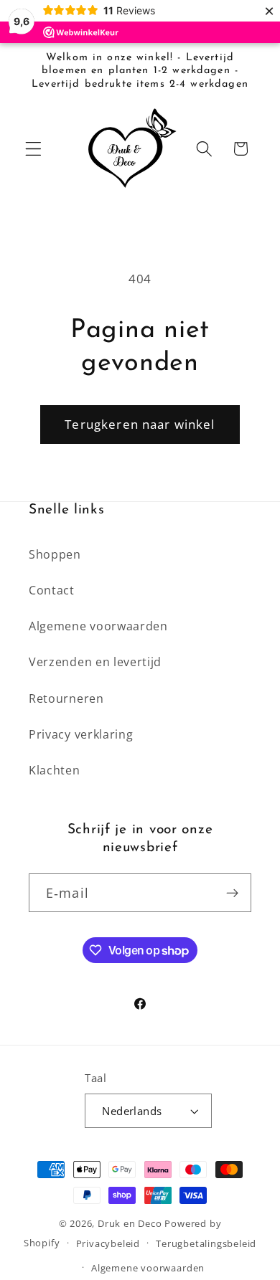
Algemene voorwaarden (98, 626)
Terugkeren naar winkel (140, 424)
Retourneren (66, 698)
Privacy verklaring (81, 734)
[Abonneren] (232, 892)
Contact (52, 590)
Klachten (54, 770)
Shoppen (55, 554)
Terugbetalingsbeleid (206, 1243)
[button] (33, 149)
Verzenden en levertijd (95, 662)
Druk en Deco (130, 1223)
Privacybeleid (108, 1243)
